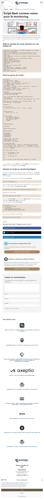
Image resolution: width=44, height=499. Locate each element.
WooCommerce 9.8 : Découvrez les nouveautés (22, 418)
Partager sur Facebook (10, 228)
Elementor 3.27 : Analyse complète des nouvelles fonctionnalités (22, 432)
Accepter (22, 490)
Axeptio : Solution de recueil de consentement (22, 375)
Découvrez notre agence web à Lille (22, 251)
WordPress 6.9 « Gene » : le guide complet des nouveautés (22, 446)
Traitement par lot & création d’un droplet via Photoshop (22, 345)
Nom (6, 294)
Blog (11, 9)
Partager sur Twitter (9, 232)
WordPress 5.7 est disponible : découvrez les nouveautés (22, 389)
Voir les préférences (22, 496)
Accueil (6, 9)
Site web (6, 303)
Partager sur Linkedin (9, 237)
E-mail (6, 298)
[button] (42, 480)
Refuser (22, 493)
